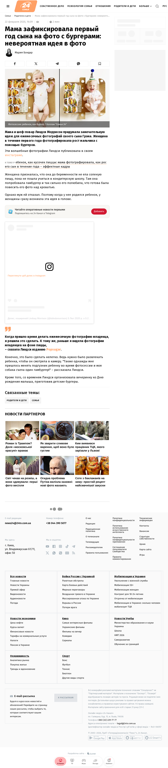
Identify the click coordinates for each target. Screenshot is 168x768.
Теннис (66, 669)
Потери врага (69, 607)
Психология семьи (79, 6)
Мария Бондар (24, 52)
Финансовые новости (21, 631)
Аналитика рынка (19, 660)
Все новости (18, 576)
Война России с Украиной (78, 576)
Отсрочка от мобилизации (128, 598)
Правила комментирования (122, 558)
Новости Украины (19, 585)
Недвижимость (19, 656)
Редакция (90, 524)
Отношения (103, 6)
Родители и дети (125, 6)
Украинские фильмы (73, 627)
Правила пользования (97, 553)
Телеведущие (92, 542)
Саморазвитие (122, 639)
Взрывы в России (71, 603)
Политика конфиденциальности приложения (124, 540)
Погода (14, 603)
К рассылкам (66, 697)
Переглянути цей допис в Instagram (26, 275)
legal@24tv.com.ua (126, 723)
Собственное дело (52, 6)
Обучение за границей (126, 644)
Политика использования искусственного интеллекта (120, 529)
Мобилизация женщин (126, 589)
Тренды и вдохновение (22, 669)
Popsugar (53, 349)
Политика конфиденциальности (124, 519)
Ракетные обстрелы (73, 580)
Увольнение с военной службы (131, 580)
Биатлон (66, 673)
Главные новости (19, 580)
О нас (88, 518)
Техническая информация (146, 519)
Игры (142, 555)
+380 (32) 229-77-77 (107, 720)
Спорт (66, 656)
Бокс (64, 660)
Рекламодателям (94, 547)
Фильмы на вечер (71, 631)
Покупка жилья (18, 664)
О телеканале (92, 537)
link (47, 546)
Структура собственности (146, 538)
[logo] (26, 6)
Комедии (67, 636)
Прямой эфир (17, 589)
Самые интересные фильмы (77, 622)
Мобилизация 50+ (123, 585)
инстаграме (13, 155)
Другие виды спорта (73, 678)
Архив (142, 544)
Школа (118, 630)
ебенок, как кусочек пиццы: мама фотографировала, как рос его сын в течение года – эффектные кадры (55, 164)
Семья (8, 16)
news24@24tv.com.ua (18, 523)
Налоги (14, 640)
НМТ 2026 (119, 635)
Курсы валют (17, 627)
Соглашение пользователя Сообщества (120, 549)
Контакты (144, 526)
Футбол (66, 664)
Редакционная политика (93, 530)
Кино (65, 618)
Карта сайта (145, 550)
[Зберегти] (99, 63)
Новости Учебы (124, 618)
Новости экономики (22, 618)
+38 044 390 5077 (56, 523)
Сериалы (67, 640)
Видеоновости (18, 594)
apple (115, 738)
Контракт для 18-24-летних (128, 594)
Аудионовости (17, 598)
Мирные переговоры (73, 589)
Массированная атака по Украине (80, 598)
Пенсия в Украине (20, 645)
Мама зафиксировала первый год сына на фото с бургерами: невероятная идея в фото (72, 16)
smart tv (133, 738)
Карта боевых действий (75, 585)
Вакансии (144, 531)
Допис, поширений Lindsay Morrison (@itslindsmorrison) (37, 318)
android (97, 738)
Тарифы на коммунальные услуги (28, 636)
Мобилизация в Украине (130, 576)
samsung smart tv (153, 738)
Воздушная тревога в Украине (78, 594)
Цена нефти (16, 622)
